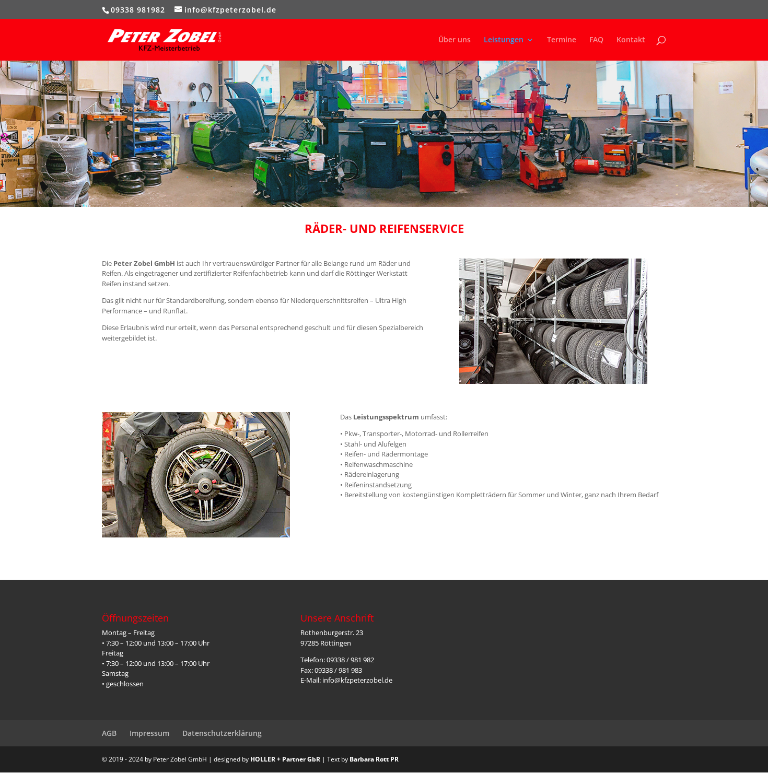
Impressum (149, 733)
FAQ (596, 40)
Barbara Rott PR (374, 759)
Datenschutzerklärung (222, 733)
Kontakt (630, 40)
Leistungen (503, 40)
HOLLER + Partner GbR (285, 759)
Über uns (454, 40)
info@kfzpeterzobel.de (357, 680)
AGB (109, 733)
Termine (561, 40)
